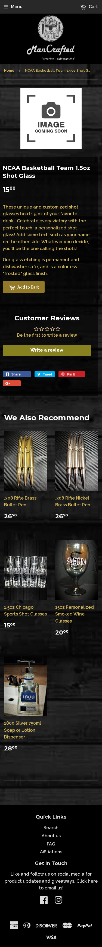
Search (51, 827)
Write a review (46, 350)
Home (9, 70)
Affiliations (51, 851)
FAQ (51, 844)
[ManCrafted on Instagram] (58, 901)
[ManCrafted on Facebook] (44, 901)
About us (51, 835)
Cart (93, 6)
